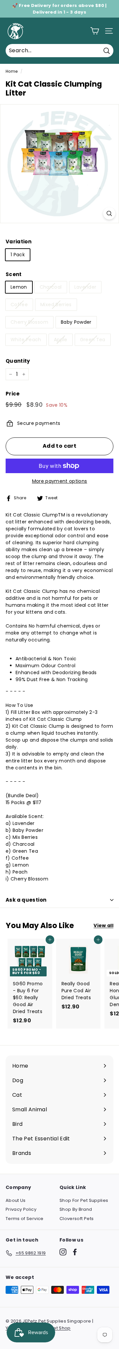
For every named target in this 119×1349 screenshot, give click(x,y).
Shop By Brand (76, 1209)
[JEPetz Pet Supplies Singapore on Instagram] (63, 1251)
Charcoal (51, 287)
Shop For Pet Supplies (84, 1200)
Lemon (19, 287)
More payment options (59, 481)
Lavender (85, 287)
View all (103, 925)
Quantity (18, 360)
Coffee (19, 304)
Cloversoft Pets (77, 1218)
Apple (60, 339)
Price (13, 393)
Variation (18, 241)
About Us (16, 1200)
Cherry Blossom (29, 322)
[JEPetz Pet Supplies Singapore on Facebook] (74, 1251)
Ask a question (26, 899)
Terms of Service (25, 1218)
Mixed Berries (56, 304)
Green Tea (92, 339)
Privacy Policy (21, 1209)
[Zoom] (109, 213)
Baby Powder (76, 322)
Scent (14, 274)
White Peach (26, 339)
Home (12, 71)
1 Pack (18, 254)
